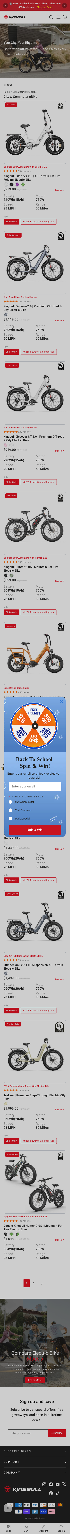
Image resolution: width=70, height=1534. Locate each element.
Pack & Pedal (22, 818)
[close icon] (61, 701)
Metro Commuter (24, 801)
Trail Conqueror (23, 810)
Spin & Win (35, 829)
